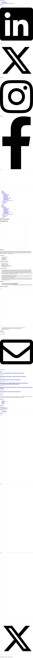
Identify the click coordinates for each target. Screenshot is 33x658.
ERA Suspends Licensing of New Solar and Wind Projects (10, 379)
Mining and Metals (6, 195)
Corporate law (5, 196)
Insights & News (5, 201)
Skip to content (2, 0)
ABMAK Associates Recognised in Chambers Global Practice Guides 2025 (13, 376)
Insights (3, 214)
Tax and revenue (5, 197)
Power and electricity (6, 194)
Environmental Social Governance (8, 200)
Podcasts (4, 202)
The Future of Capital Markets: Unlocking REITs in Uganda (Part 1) (12, 373)
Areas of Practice (4, 193)
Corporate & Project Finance (7, 211)
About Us (3, 191)
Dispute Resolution (6, 199)
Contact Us (3, 203)
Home (2, 204)
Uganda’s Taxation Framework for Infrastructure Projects (10, 391)
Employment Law (5, 198)
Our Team (3, 192)
